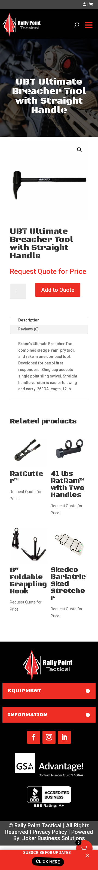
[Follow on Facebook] (33, 737)
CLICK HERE (46, 862)
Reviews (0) (28, 329)
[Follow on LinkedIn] (64, 737)
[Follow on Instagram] (49, 737)
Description (28, 320)
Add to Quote (57, 290)
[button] (79, 150)
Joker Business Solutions (53, 838)
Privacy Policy (50, 832)
